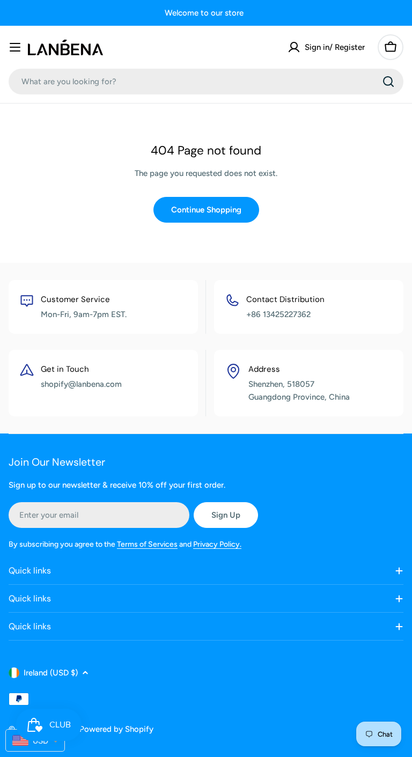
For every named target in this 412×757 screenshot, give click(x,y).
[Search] (388, 81)
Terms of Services (147, 544)
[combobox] (206, 81)
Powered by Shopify (116, 729)
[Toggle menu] (15, 47)
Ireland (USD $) (51, 673)
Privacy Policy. (217, 544)
